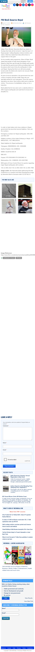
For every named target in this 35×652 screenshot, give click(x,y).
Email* (4, 613)
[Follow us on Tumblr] (29, 5)
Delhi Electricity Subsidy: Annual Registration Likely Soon (20, 476)
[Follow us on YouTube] (26, 5)
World (11, 568)
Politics (15, 568)
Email (5, 450)
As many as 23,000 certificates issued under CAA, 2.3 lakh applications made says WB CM (16, 520)
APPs (30, 1)
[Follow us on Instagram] (32, 5)
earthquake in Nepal (9, 258)
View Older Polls (28, 601)
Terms (24, 648)
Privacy (19, 648)
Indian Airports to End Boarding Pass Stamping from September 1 (21, 486)
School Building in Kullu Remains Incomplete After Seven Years (17, 529)
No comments (6, 24)
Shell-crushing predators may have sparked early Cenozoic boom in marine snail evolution (16, 525)
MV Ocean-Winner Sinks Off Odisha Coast (14, 496)
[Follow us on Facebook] (14, 5)
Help (14, 648)
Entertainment (23, 568)
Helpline (3, 138)
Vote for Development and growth (13, 591)
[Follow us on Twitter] (17, 5)
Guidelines (30, 648)
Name (5, 442)
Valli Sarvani (27, 23)
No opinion (7, 595)
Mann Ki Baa (25, 59)
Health (30, 568)
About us (3, 648)
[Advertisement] (18, 107)
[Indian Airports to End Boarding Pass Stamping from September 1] (5, 488)
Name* (4, 608)
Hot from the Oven (17, 23)
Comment (6, 426)
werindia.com (9, 566)
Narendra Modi (7, 174)
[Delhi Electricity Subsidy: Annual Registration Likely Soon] (5, 478)
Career (9, 648)
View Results (28, 598)
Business (5, 568)
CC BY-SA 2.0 (26, 174)
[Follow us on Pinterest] (20, 5)
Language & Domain (23, 1)
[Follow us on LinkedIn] (23, 5)
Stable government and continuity (14, 588)
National (24, 566)
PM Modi (19, 258)
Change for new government (12, 593)
